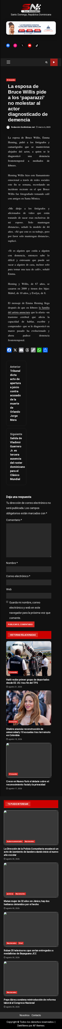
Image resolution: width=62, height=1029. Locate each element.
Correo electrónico (18, 576)
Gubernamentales (14, 841)
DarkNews (22, 1025)
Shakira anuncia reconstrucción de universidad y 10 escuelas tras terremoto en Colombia (28, 707)
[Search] (46, 62)
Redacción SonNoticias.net (23, 127)
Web (9, 589)
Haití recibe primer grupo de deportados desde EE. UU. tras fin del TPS (28, 658)
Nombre (12, 563)
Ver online (54, 62)
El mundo (11, 80)
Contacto (36, 1015)
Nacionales (29, 841)
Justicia (10, 894)
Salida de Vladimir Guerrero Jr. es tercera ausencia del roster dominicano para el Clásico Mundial (16, 457)
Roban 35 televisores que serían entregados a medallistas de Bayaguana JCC (31, 929)
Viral (21, 943)
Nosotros (24, 1015)
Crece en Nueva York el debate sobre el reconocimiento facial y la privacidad (28, 760)
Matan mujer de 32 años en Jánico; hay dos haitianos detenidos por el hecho (31, 880)
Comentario (14, 520)
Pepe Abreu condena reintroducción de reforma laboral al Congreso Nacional (31, 978)
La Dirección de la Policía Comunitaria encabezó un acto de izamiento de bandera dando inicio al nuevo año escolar (31, 827)
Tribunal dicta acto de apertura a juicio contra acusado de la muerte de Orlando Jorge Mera (15, 393)
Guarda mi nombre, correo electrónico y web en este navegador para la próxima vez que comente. (29, 610)
